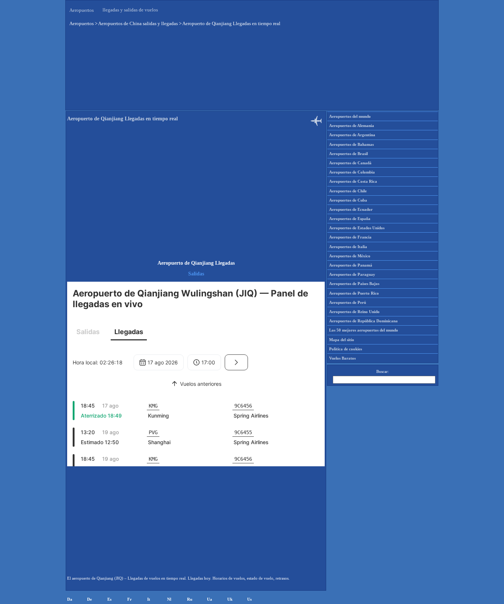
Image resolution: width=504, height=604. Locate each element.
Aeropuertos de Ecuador (351, 209)
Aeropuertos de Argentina (352, 135)
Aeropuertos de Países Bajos (354, 283)
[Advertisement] (196, 193)
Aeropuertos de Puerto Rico (354, 293)
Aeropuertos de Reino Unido (354, 311)
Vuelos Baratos (342, 358)
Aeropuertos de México (349, 256)
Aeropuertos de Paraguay (352, 274)
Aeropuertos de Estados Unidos (356, 228)
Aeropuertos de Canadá (350, 163)
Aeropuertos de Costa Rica (353, 181)
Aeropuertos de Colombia (352, 172)
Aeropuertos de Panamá (350, 265)
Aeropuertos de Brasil (348, 153)
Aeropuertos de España (349, 218)
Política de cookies (345, 349)
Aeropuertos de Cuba (348, 200)
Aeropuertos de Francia (350, 237)
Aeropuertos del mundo (350, 116)
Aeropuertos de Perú (347, 302)
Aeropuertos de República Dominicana (363, 321)
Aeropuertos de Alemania (351, 125)
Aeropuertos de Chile (348, 191)
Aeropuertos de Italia (348, 246)
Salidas (196, 274)
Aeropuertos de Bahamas (351, 144)
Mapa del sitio (341, 339)
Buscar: (382, 371)
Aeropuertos (81, 10)
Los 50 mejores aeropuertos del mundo (363, 330)
